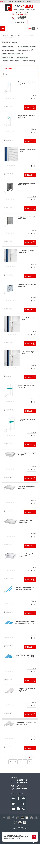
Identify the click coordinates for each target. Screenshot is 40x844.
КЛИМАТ (26, 7)
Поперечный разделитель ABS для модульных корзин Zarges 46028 (25, 622)
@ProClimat (20, 786)
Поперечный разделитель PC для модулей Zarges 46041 (26, 723)
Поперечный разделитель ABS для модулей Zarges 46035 (25, 588)
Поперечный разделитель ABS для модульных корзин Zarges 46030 (25, 656)
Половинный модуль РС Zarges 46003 (26, 555)
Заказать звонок (20, 22)
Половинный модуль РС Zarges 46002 (26, 521)
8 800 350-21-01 (21, 17)
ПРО (17, 7)
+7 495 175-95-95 (21, 788)
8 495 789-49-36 (21, 19)
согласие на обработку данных (12, 838)
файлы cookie (16, 835)
